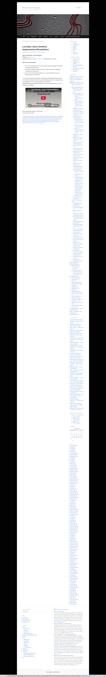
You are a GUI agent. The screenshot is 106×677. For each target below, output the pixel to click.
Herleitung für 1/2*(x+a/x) (39, 119)
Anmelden (24, 617)
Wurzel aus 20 (36, 122)
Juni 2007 (72, 566)
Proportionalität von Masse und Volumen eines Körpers (77, 273)
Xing (74, 50)
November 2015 (73, 511)
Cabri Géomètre (75, 277)
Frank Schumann (31, 7)
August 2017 (72, 483)
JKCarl (51, 120)
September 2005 (73, 573)
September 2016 (73, 497)
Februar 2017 (73, 489)
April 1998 (72, 601)
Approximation (27, 117)
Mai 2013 (72, 554)
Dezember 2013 (73, 544)
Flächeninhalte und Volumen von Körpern (79, 131)
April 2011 (72, 557)
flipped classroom (50, 117)
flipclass (44, 117)
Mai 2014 (72, 537)
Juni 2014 (72, 535)
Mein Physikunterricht (29, 656)
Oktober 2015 (73, 512)
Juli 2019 (72, 457)
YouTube (75, 52)
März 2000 (72, 592)
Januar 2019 (72, 467)
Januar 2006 (72, 572)
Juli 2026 (72, 447)
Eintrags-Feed (25, 619)
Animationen (27, 628)
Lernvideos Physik (76, 270)
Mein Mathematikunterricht (30, 653)
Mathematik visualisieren (75, 82)
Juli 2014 (72, 534)
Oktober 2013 (73, 547)
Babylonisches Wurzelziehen (36, 117)
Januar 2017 (72, 491)
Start (24, 36)
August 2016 (72, 499)
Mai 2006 (72, 569)
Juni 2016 (72, 502)
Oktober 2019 (73, 454)
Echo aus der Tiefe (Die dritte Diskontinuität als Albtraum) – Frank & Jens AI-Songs (76, 388)
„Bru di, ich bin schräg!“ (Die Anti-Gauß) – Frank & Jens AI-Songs (76, 339)
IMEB (40, 36)
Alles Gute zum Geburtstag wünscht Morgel (64, 655)
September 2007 (73, 563)
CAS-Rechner (75, 279)
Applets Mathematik (76, 87)
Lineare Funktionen (79, 171)
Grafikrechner (75, 288)
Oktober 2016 (73, 496)
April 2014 (72, 538)
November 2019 (73, 453)
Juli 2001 (72, 582)
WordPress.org (25, 622)
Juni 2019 (72, 459)
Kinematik (75, 267)
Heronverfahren (51, 119)
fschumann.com (25, 119)
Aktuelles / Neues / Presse (76, 76)
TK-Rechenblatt (51, 121)
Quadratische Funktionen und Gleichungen (78, 192)
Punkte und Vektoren (78, 145)
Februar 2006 (73, 570)
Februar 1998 (73, 602)
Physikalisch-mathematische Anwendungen (78, 139)
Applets (25, 630)
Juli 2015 (72, 515)
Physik (25, 644)
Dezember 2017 (73, 479)
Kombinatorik (78, 101)
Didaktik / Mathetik (76, 282)
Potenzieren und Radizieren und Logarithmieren (79, 183)
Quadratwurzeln (32, 121)
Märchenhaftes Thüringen (61, 609)
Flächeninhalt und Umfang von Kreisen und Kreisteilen (79, 120)
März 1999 (72, 598)
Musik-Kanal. (76, 53)
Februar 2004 (73, 581)
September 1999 (73, 595)
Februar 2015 (73, 523)
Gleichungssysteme (77, 221)
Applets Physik (75, 265)
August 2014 (72, 532)
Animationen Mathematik (77, 84)
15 (80, 434)
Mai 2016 (72, 503)
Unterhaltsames (27, 647)
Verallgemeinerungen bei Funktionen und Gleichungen (78, 168)
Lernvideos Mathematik (39, 116)
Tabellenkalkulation (44, 121)
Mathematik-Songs (28, 633)
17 (70, 436)
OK (94, 676)
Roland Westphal (76, 423)
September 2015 (73, 514)
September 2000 (73, 587)
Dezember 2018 (73, 468)
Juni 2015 (72, 517)
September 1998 (73, 599)
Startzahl (37, 121)
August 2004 (72, 579)
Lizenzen (56, 36)
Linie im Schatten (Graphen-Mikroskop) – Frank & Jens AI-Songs (76, 321)
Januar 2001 (72, 584)
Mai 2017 (72, 486)
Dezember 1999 (73, 593)
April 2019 (72, 462)
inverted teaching (30, 120)
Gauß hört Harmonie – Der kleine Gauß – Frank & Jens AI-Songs (76, 335)
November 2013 (73, 546)
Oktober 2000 (73, 585)
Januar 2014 (72, 543)
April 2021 (72, 451)
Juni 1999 (72, 596)
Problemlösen (76, 236)
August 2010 (72, 560)
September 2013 (73, 549)
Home (71, 81)
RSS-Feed (75, 49)
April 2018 (72, 474)
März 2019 (72, 463)
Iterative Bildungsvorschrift (44, 120)
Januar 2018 (72, 477)
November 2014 (73, 528)
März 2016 (72, 506)
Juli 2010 (72, 561)
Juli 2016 (72, 500)
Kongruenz (75, 223)
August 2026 (72, 445)
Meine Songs (73, 262)
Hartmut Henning (76, 417)
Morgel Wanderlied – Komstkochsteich (62, 623)
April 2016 (72, 505)
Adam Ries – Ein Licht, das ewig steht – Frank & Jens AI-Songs (76, 364)
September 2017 (73, 482)
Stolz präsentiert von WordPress (53, 672)
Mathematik (55, 120)
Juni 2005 (72, 575)
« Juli (73, 440)
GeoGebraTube (76, 44)
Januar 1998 (72, 604)
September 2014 (73, 531)
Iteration (36, 120)
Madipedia (75, 46)
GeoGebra (32, 116)
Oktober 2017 (73, 480)
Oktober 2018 (73, 470)
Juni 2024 (72, 450)
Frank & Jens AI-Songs (75, 79)
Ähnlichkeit (75, 206)
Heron (46, 119)
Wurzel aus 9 (42, 122)
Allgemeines (27, 639)
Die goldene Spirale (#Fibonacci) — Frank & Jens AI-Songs (76, 400)
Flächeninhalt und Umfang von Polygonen (79, 127)
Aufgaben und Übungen (75, 78)
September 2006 (73, 567)
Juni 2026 (72, 448)
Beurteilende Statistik (78, 207)
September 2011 (73, 555)
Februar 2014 (73, 541)
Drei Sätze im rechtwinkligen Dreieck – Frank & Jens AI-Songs (76, 374)
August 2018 (72, 473)
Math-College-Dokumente (77, 293)
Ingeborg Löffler (76, 420)
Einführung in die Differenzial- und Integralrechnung (78, 113)
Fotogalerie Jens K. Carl (78, 68)
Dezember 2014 (73, 526)
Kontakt (62, 36)
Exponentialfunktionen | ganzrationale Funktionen (78, 218)
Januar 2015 (72, 524)
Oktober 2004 (73, 576)
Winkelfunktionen (77, 261)
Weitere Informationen (87, 676)
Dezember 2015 (73, 509)
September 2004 (73, 578)
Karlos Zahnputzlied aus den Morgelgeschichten (65, 634)
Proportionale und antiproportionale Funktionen (79, 188)
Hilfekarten (74, 290)
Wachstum (77, 195)
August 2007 (72, 564)
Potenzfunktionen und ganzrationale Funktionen (79, 178)
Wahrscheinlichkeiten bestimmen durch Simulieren (79, 104)
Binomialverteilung (77, 210)
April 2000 (72, 590)
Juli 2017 (72, 485)
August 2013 (72, 550)
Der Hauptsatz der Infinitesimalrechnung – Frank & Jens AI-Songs (76, 347)
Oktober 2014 (73, 529)
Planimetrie (75, 232)
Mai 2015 (72, 518)
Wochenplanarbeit (74, 314)
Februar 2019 (73, 465)
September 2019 (73, 456)
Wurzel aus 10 (30, 122)
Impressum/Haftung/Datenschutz (73, 36)
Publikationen (34, 36)
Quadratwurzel (29, 57)
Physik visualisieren (74, 264)
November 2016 (73, 494)
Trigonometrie (76, 255)
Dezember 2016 (73, 493)
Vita (28, 36)
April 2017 (72, 488)
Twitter (74, 47)
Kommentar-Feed (26, 620)
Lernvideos (26, 632)
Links (51, 36)
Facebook (75, 43)
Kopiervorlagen (75, 291)
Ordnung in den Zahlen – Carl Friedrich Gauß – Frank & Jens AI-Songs (76, 396)
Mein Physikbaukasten (29, 654)
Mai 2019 (72, 460)
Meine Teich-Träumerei (59, 611)
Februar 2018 (73, 476)
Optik (74, 268)
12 (74, 434)
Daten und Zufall (77, 93)
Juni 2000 (72, 589)
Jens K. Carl (75, 421)
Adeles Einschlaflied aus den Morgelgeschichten (65, 645)
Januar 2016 (72, 508)
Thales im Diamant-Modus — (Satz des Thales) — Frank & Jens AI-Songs (76, 405)
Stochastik (75, 250)
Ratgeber (26, 645)
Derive (73, 281)
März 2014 (72, 540)
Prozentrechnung (77, 238)
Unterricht (46, 36)
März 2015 (72, 521)
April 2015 (72, 520)
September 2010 (73, 558)
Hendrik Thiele (76, 418)
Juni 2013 (72, 552)
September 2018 (73, 471)
